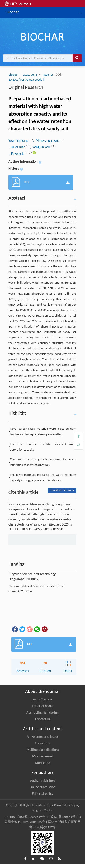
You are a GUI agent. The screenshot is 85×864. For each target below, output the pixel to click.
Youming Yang (18, 141)
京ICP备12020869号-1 (32, 817)
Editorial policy (42, 794)
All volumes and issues (42, 737)
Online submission (42, 787)
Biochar (13, 12)
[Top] (78, 436)
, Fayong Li (16, 154)
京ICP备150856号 (63, 817)
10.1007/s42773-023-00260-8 (26, 80)
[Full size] (78, 445)
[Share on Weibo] (29, 629)
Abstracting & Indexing (42, 712)
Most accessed (42, 756)
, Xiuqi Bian (17, 147)
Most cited (42, 763)
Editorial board (42, 706)
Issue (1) (48, 75)
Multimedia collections (42, 750)
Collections (42, 743)
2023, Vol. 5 (30, 75)
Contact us (42, 719)
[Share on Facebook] (14, 629)
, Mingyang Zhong (46, 141)
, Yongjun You (40, 147)
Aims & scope (42, 699)
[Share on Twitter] (22, 629)
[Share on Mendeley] (44, 629)
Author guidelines (42, 780)
